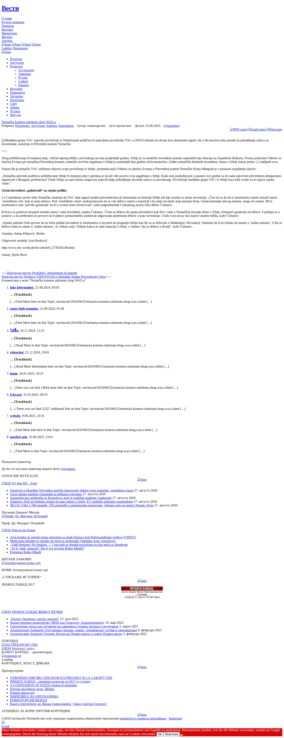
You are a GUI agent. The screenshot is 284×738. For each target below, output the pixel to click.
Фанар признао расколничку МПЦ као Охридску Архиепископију (57, 622)
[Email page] (256, 129)
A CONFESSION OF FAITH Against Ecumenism (43, 685)
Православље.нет (22, 692)
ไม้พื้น (14, 330)
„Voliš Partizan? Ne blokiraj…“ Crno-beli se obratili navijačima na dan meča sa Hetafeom (69, 544)
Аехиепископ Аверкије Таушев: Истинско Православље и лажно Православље (66, 634)
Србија (23, 81)
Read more (171, 734)
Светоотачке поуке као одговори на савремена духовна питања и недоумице (64, 626)
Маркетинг (9, 33)
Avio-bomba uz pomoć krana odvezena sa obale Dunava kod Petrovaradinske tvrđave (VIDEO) (73, 537)
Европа (23, 85)
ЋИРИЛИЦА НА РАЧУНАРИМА (34, 696)
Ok (160, 734)
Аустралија (26, 70)
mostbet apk (18, 437)
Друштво (16, 96)
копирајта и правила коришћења (143, 718)
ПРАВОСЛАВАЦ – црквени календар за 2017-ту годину (50, 681)
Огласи (15, 111)
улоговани (68, 469)
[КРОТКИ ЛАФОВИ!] (21, 563)
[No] (181, 735)
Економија (17, 92)
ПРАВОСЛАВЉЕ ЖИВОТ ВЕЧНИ (37, 612)
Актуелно (17, 62)
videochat (16, 352)
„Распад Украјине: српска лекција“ (34, 619)
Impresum (175, 718)
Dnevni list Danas (23, 530)
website (15, 416)
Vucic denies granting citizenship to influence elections (46, 494)
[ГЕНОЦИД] (20, 644)
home (14, 373)
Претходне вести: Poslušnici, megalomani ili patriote (42, 273)
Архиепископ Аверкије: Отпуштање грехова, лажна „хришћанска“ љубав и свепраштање (73, 630)
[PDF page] (238, 129)
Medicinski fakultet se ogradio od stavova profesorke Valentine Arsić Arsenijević (63, 541)
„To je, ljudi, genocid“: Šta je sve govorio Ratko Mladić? (47, 548)
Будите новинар (13, 22)
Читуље (15, 115)
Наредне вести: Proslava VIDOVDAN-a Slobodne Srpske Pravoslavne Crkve (54, 276)
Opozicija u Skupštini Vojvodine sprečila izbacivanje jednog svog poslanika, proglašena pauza (71, 490)
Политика (17, 100)
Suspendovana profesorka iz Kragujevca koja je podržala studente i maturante (61, 498)
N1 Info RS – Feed (24, 483)
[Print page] (273, 129)
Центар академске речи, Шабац (32, 689)
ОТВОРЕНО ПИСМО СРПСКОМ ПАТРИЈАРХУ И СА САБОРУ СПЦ (61, 678)
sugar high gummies (24, 308)
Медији (7, 37)
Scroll (5, 726)
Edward (16, 394)
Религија (16, 66)
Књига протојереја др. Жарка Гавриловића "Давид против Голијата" (58, 704)
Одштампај (171, 125)
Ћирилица (20, 48)
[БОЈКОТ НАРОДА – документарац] (11, 656)
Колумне (16, 89)
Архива (7, 40)
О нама (7, 18)
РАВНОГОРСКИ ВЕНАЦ (28, 700)
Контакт (7, 29)
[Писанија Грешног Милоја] (25, 516)
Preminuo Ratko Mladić (25, 552)
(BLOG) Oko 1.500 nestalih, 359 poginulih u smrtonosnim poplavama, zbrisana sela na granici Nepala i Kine (82, 505)
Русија (22, 77)
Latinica (7, 48)
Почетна (16, 59)
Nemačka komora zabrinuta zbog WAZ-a (29, 122)
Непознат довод (23, 648)
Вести (10, 8)
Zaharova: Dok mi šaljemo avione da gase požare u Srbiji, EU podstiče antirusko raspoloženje (71, 501)
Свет (13, 104)
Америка (24, 74)
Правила (8, 26)
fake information (21, 287)
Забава (14, 107)
